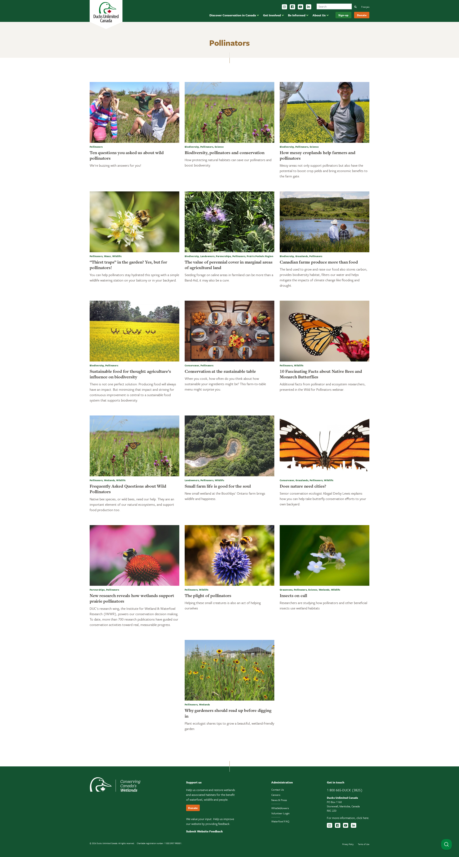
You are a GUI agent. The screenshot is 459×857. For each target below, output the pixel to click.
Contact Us (277, 790)
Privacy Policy (348, 844)
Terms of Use (363, 844)
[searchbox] (334, 6)
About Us (319, 15)
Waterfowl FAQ (280, 821)
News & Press (279, 800)
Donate (361, 15)
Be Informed (296, 15)
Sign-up (343, 15)
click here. (362, 818)
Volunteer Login (280, 813)
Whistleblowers (280, 808)
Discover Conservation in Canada (232, 15)
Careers (275, 795)
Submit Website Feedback (204, 831)
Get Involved (272, 15)
